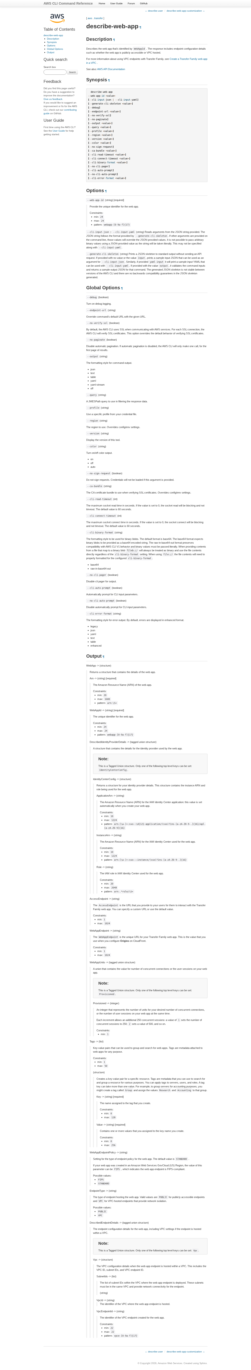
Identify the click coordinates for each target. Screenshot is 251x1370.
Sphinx (203, 1363)
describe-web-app (53, 35)
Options (51, 45)
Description (53, 38)
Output (50, 52)
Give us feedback (53, 99)
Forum (131, 3)
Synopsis (52, 42)
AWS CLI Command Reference (68, 3)
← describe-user (154, 10)
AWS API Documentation (111, 69)
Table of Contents (59, 29)
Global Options (55, 49)
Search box (50, 67)
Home (102, 3)
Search (72, 72)
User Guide (116, 3)
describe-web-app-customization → (186, 10)
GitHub (144, 3)
